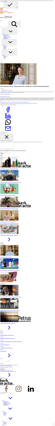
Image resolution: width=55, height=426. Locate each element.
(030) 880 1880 (2, 365)
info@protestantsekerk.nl (8, 365)
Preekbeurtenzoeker (6, 404)
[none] (28, 33)
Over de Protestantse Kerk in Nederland (7, 90)
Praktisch (3, 400)
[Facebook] (6, 391)
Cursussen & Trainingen (7, 402)
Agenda (5, 412)
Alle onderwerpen (6, 401)
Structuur (5, 423)
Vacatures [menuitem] (5, 48)
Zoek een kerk (5, 405)
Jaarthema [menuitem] (5, 47)
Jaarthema (5, 413)
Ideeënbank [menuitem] (5, 36)
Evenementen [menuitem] (5, 46)
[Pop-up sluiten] (6, 137)
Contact (5, 424)
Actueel (3, 411)
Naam (1, 152)
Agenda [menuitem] (5, 45)
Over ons (3, 421)
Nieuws (5, 414)
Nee (3, 133)
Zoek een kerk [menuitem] (5, 38)
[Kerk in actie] (6, 384)
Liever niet (2, 7)
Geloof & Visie (5, 422)
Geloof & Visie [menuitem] (5, 56)
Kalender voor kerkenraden (7, 403)
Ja (1, 133)
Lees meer (1, 242)
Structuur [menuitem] (5, 57)
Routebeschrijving (2, 370)
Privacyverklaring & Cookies (9, 370)
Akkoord (17, 7)
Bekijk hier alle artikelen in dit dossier (5, 96)
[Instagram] (19, 391)
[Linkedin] (31, 391)
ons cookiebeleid (5, 1)
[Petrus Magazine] (13, 384)
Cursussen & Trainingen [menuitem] (7, 35)
